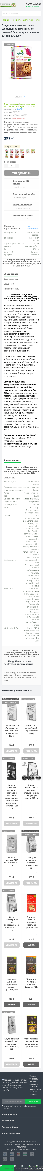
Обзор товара (11, 273)
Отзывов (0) (9, 284)
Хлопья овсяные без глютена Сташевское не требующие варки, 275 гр (31, 791)
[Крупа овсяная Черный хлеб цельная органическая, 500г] (12, 1025)
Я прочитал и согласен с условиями (20, 1107)
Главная (5, 20)
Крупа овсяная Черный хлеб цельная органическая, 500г (11, 1043)
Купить (31, 945)
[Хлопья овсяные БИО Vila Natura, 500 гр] (12, 844)
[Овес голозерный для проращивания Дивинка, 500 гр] (12, 903)
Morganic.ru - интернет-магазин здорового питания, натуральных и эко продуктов (21, 1144)
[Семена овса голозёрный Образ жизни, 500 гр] (31, 712)
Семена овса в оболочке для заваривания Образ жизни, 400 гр (12, 730)
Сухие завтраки (11, 104)
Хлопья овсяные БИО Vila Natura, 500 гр (11, 861)
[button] (33, 4)
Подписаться (33, 1101)
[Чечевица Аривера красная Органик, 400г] (31, 966)
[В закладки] (38, 97)
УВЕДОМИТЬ (21, 173)
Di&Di (19, 109)
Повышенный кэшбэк (24, 194)
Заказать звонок (32, 6)
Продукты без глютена (22, 20)
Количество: (10, 162)
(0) (24, 96)
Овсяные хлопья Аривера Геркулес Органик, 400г (31, 922)
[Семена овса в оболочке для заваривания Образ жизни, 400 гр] (12, 712)
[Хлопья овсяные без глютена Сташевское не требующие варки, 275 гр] (31, 771)
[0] (32, 1168)
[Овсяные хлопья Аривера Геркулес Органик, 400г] (31, 903)
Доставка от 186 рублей (21, 182)
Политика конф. (19, 1106)
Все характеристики (32, 227)
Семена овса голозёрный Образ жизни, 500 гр (31, 729)
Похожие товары (11, 288)
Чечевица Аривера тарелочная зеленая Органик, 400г (12, 984)
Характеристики (11, 279)
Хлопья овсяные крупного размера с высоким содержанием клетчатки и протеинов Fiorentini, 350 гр (12, 797)
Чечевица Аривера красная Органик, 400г (31, 983)
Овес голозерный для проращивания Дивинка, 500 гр (11, 923)
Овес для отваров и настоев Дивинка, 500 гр (31, 862)
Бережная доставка (23, 215)
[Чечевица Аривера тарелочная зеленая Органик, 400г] (12, 966)
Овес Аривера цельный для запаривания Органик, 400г (31, 1042)
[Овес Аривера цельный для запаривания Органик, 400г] (31, 1025)
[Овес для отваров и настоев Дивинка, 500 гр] (31, 844)
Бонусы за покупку (22, 204)
